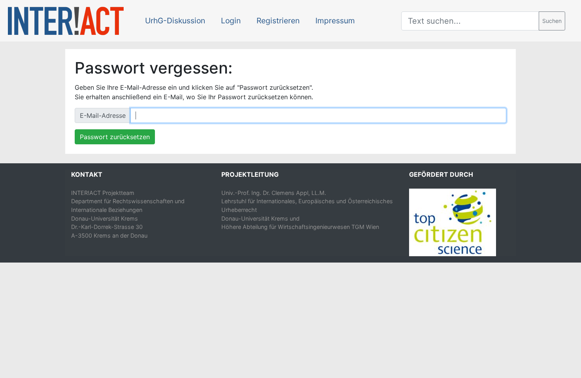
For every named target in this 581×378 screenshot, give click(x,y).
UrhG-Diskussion (175, 20)
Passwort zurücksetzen (115, 137)
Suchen (552, 20)
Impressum (335, 20)
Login (231, 20)
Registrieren (278, 20)
